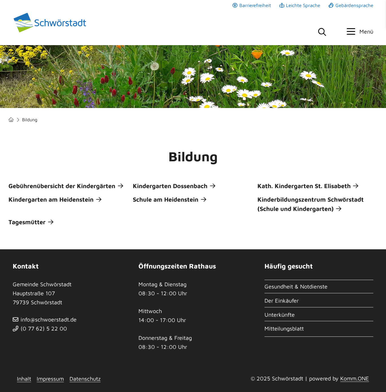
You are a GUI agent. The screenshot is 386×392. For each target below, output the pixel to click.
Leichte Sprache (303, 5)
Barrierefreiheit (255, 5)
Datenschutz (85, 378)
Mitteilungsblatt (284, 328)
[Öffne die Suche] (322, 32)
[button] (360, 31)
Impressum (50, 378)
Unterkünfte (279, 314)
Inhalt (24, 378)
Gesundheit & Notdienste (296, 286)
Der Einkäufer (281, 300)
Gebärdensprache (354, 5)
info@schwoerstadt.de (49, 319)
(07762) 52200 (44, 328)
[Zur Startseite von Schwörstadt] (50, 23)
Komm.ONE (354, 378)
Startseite (11, 120)
